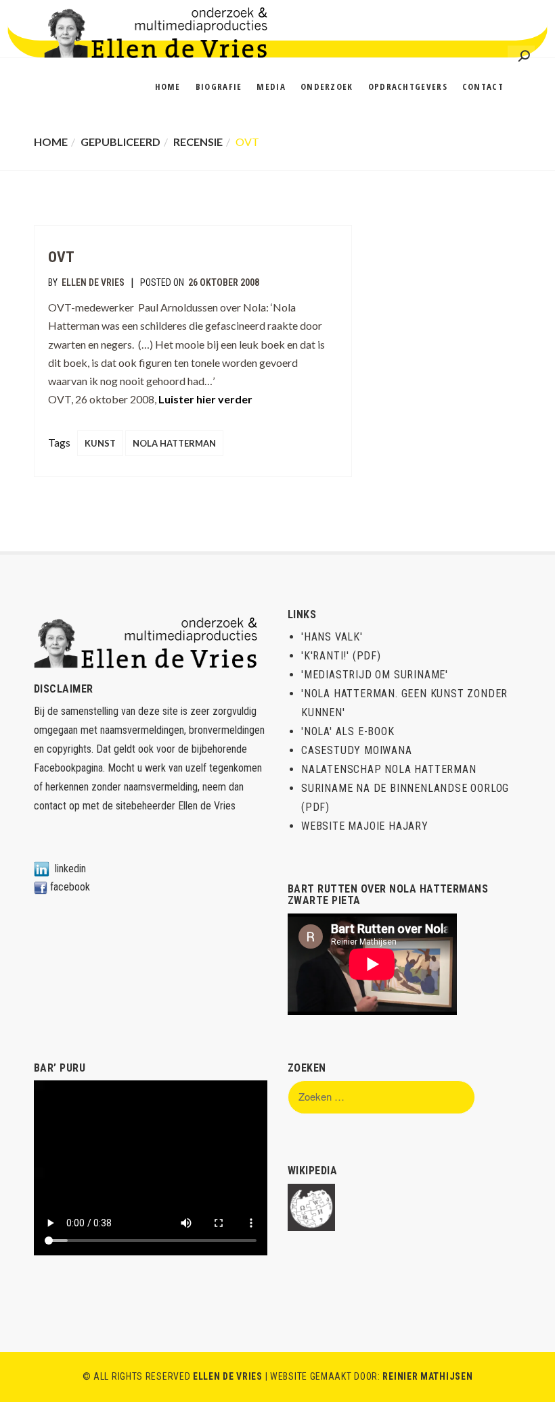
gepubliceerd (120, 141)
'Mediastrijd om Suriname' (374, 674)
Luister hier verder (205, 399)
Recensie (198, 141)
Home (51, 141)
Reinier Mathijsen (427, 1376)
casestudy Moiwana (356, 750)
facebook (70, 886)
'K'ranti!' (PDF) (341, 655)
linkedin (70, 868)
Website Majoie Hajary (364, 826)
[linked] (41, 868)
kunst (100, 443)
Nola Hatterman (174, 443)
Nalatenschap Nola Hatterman (388, 769)
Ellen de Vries (93, 282)
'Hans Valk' (332, 636)
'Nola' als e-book (348, 731)
